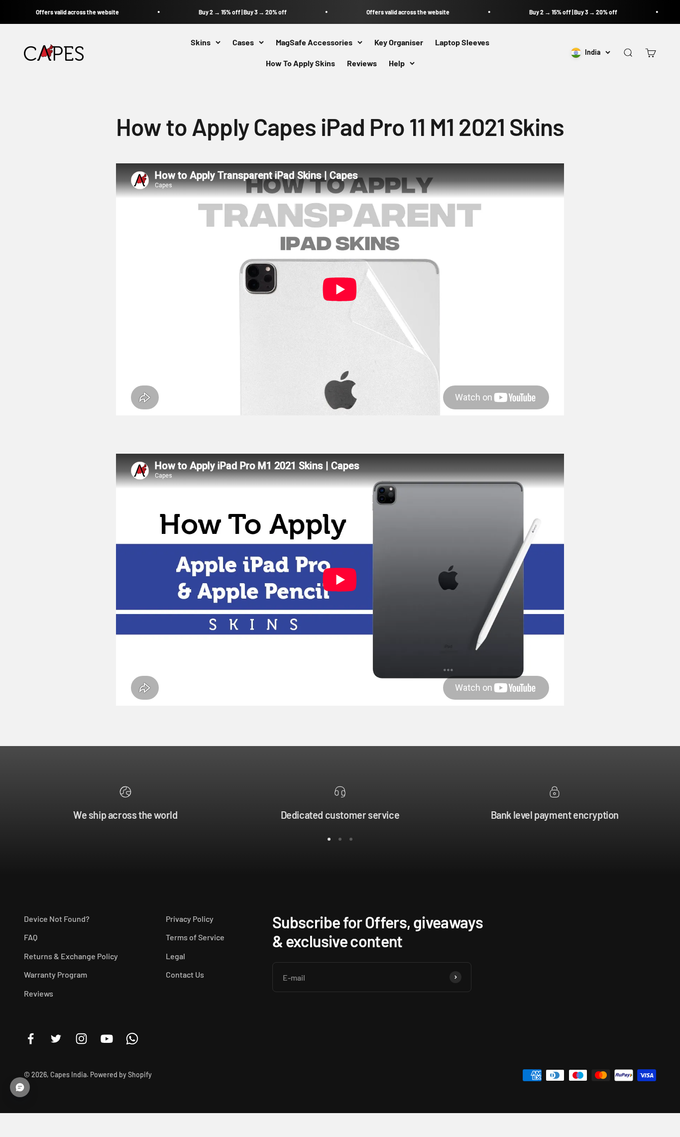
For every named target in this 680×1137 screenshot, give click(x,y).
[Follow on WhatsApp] (132, 1038)
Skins (201, 42)
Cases (243, 42)
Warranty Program (55, 974)
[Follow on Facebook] (30, 1038)
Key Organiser (398, 42)
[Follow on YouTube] (106, 1038)
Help (397, 63)
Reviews (362, 63)
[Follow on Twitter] (56, 1038)
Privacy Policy (190, 918)
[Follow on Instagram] (81, 1038)
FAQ (30, 937)
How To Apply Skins (300, 63)
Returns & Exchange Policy (71, 956)
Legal (175, 956)
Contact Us (185, 974)
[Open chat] (20, 1087)
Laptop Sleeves (462, 42)
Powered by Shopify (121, 1074)
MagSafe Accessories (314, 42)
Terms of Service (195, 937)
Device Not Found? (57, 918)
